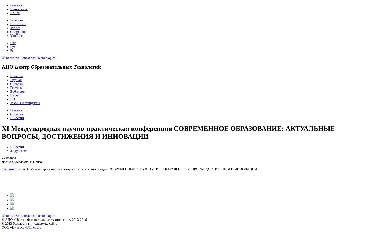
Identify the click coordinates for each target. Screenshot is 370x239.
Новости (16, 76)
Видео (14, 95)
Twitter (15, 28)
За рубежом (18, 151)
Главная (16, 5)
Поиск (15, 13)
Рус (12, 47)
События (16, 84)
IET (13, 99)
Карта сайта (19, 9)
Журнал (16, 80)
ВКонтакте (18, 24)
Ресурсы (16, 87)
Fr (11, 50)
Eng (13, 43)
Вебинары (17, 91)
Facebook (17, 20)
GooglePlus (18, 32)
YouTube (16, 35)
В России (17, 118)
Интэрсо (18, 227)
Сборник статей (13, 169)
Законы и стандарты (25, 103)
